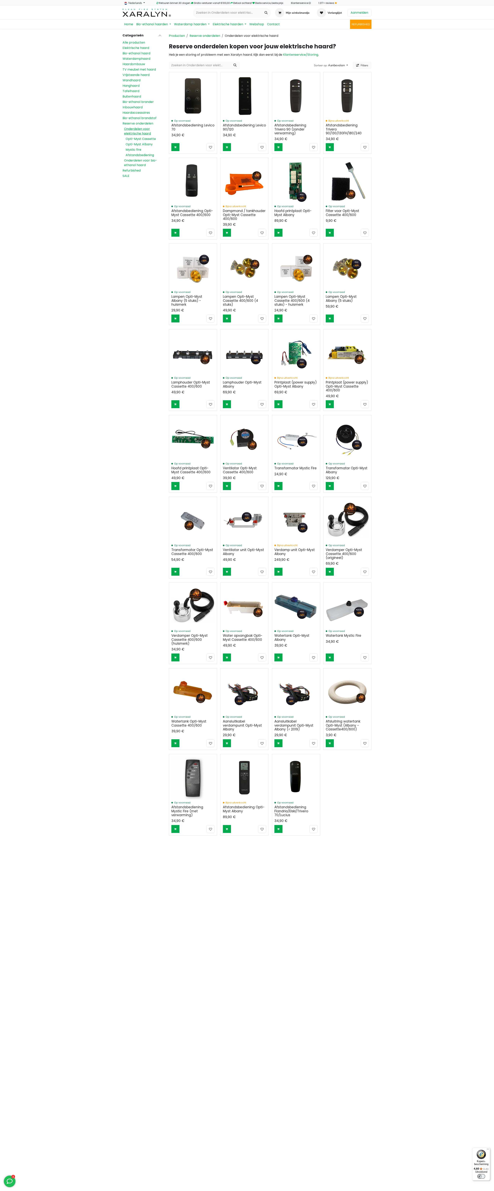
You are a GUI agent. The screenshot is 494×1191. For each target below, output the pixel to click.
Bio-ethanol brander (138, 102)
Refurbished (132, 170)
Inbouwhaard (133, 107)
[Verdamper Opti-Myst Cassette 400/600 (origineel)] (347, 520)
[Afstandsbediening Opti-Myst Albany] (244, 777)
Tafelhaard (131, 91)
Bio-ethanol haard (136, 53)
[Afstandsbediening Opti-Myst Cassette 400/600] (192, 181)
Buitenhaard (132, 96)
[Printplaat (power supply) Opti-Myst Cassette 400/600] (347, 353)
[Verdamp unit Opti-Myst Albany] (295, 520)
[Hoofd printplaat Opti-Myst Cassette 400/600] (192, 438)
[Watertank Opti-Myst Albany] (295, 606)
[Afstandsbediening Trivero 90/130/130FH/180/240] (347, 96)
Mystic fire (133, 149)
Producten (177, 36)
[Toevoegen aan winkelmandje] (175, 147)
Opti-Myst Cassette (141, 139)
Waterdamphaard (136, 58)
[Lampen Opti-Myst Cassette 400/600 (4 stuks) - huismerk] (295, 267)
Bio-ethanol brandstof (139, 118)
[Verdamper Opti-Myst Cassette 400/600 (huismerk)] (192, 606)
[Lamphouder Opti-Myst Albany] (244, 353)
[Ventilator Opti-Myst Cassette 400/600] (244, 438)
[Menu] (488, 1150)
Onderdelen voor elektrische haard (137, 131)
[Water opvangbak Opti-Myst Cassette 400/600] (244, 606)
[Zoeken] (266, 13)
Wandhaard (131, 80)
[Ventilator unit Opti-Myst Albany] (244, 520)
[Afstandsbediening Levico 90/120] (244, 96)
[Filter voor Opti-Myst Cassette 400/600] (347, 181)
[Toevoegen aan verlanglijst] (210, 147)
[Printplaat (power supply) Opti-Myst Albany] (295, 353)
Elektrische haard (136, 48)
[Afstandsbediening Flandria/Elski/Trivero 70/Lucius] (295, 777)
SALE (126, 176)
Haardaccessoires (136, 112)
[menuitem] (129, 24)
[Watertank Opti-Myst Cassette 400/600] (192, 692)
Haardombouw (134, 64)
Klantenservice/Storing (300, 54)
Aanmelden (359, 12)
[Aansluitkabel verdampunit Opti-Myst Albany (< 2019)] (295, 692)
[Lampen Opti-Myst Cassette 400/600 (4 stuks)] (244, 267)
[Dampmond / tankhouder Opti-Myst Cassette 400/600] (244, 181)
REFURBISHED (361, 24)
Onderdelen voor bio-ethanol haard (140, 162)
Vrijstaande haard (136, 75)
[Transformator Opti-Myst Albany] (347, 438)
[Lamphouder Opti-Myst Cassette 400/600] (192, 353)
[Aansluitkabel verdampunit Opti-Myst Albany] (244, 692)
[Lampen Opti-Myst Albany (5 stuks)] (347, 267)
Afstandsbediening (140, 155)
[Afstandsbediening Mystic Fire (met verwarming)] (192, 777)
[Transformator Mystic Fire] (295, 438)
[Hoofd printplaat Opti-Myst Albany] (295, 181)
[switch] (481, 1176)
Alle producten (134, 42)
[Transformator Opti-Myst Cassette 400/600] (192, 520)
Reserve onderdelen (138, 123)
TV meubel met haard (139, 69)
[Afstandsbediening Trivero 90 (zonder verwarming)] (295, 96)
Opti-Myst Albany (139, 144)
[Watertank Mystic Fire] (347, 606)
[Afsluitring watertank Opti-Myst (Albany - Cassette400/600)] (347, 692)
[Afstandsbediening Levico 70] (192, 96)
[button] (331, 65)
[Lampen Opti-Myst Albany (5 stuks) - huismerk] (192, 267)
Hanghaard (131, 85)
